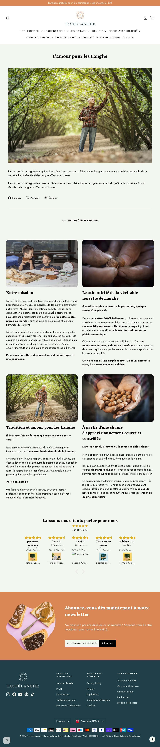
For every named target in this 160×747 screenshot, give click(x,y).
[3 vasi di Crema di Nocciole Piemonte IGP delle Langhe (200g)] (80, 557)
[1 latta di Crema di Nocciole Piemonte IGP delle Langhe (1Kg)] (33, 557)
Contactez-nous (125, 691)
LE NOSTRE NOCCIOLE (53, 31)
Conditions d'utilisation (98, 700)
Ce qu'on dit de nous (128, 686)
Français (60, 721)
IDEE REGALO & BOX (66, 37)
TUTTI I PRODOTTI (29, 31)
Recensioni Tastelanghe (68, 705)
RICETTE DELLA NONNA (108, 37)
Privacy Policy (94, 683)
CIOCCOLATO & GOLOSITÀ (123, 31)
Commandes (62, 694)
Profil (59, 689)
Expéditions (92, 694)
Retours (91, 689)
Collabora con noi (65, 700)
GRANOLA (98, 31)
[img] (80, 526)
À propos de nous (126, 680)
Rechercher (123, 697)
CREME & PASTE (79, 31)
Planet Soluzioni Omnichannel (127, 736)
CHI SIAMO (88, 37)
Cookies (91, 705)
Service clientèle (64, 683)
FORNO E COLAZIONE (38, 37)
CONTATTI (128, 37)
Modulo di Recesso (127, 702)
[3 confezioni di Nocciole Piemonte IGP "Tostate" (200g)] (104, 557)
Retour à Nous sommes (83, 220)
